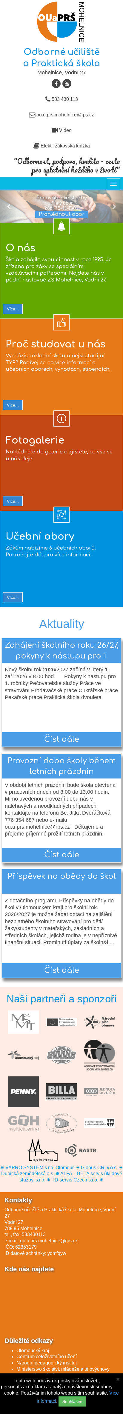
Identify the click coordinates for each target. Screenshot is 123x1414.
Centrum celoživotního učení (46, 1356)
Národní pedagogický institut (46, 1362)
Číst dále (61, 739)
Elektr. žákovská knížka (64, 145)
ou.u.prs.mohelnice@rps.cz (64, 114)
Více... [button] (13, 309)
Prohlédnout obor (61, 214)
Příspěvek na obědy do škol (61, 876)
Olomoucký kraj (32, 1350)
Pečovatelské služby (61, 198)
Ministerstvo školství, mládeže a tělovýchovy (63, 1369)
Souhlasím (72, 1401)
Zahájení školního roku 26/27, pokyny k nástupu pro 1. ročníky (62, 652)
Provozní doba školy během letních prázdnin (61, 766)
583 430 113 (64, 99)
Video (65, 130)
